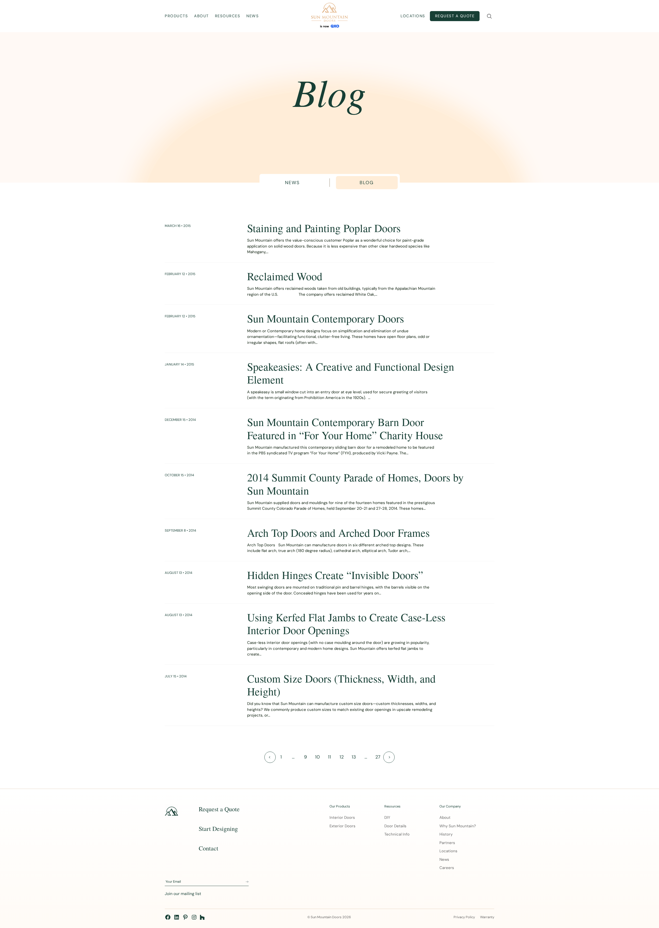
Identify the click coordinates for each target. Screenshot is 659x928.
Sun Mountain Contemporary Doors (325, 318)
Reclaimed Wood (284, 276)
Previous (270, 757)
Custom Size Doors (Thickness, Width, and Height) (341, 685)
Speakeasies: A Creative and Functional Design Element (350, 373)
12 (342, 757)
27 (377, 757)
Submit (247, 882)
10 (317, 757)
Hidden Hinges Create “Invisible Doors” (335, 574)
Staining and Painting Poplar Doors (324, 228)
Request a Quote (455, 16)
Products (176, 16)
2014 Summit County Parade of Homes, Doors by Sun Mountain (355, 484)
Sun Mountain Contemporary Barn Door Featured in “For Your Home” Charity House (345, 428)
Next (389, 757)
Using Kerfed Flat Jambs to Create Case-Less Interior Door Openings (346, 624)
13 (354, 757)
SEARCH (489, 16)
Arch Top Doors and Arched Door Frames (338, 532)
